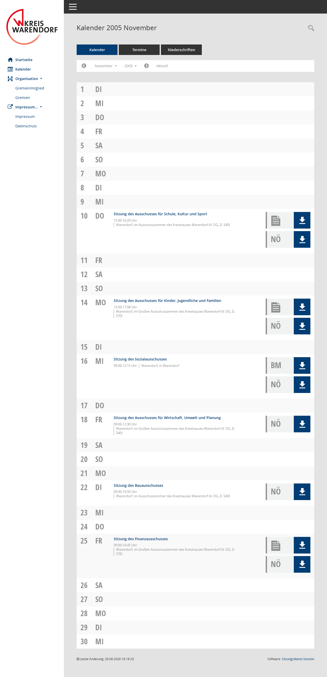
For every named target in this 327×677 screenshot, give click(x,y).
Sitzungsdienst (298, 659)
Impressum (25, 116)
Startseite (23, 59)
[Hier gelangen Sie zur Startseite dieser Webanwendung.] (32, 27)
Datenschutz (26, 125)
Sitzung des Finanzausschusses (141, 538)
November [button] (104, 65)
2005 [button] (129, 65)
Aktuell (162, 65)
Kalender (23, 69)
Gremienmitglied (29, 88)
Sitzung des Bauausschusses (138, 485)
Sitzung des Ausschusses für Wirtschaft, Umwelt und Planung (167, 417)
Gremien (22, 97)
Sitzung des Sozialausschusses (140, 359)
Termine (139, 49)
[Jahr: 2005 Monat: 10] (84, 66)
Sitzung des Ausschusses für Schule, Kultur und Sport (160, 213)
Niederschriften (181, 49)
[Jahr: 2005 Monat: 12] (147, 66)
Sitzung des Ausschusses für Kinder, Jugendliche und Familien (167, 300)
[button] (32, 78)
